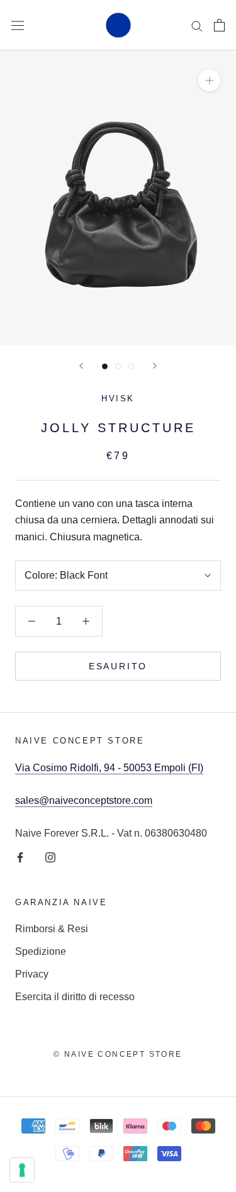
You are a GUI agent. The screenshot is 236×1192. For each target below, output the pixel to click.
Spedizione (40, 951)
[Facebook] (20, 857)
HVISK (118, 398)
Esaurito (118, 666)
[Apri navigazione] (17, 25)
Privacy (31, 974)
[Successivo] (155, 366)
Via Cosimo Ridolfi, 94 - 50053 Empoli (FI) (109, 767)
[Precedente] (81, 366)
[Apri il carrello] (219, 25)
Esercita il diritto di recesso (75, 996)
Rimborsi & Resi (51, 928)
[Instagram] (50, 857)
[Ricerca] (197, 24)
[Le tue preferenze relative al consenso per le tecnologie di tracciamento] (22, 1170)
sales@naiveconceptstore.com (83, 800)
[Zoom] (209, 80)
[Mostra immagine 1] (105, 366)
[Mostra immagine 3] (131, 366)
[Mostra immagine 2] (118, 366)
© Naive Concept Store (117, 1054)
